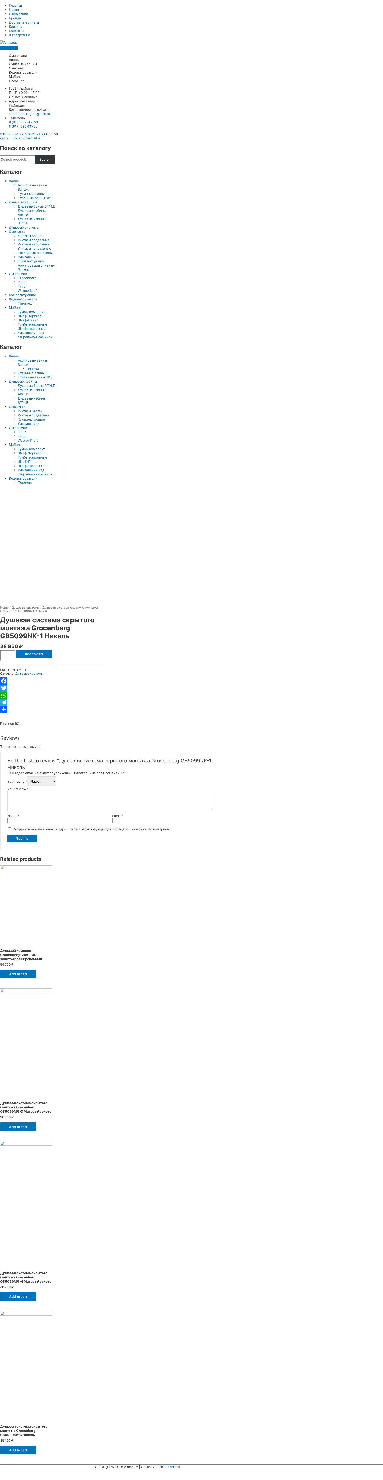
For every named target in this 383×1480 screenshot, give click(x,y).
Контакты (16, 31)
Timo (22, 286)
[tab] (10, 723)
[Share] (27, 1472)
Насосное (17, 81)
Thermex (25, 303)
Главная (15, 5)
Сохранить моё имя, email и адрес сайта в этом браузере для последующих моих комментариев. (91, 829)
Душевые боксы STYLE (36, 206)
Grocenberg (27, 278)
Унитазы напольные (34, 244)
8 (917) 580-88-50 (23, 126)
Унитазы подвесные (34, 240)
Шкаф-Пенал (28, 320)
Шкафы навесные (32, 328)
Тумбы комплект (31, 312)
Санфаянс (17, 68)
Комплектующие (31, 261)
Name (13, 816)
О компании (18, 14)
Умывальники (28, 257)
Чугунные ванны (31, 194)
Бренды (15, 18)
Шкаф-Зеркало (30, 316)
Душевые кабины (23, 64)
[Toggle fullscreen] (46, 1472)
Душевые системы (24, 227)
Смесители (18, 55)
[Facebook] (50, 681)
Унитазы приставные (34, 248)
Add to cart (34, 654)
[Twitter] (50, 688)
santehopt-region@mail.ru (29, 114)
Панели (33, 369)
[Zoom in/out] (65, 1472)
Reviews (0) (10, 724)
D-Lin (22, 282)
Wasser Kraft (28, 291)
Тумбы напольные (32, 324)
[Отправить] (50, 709)
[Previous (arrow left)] (9, 1478)
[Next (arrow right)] (27, 1478)
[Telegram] (50, 702)
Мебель (15, 77)
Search (45, 159)
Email (117, 816)
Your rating (17, 781)
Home (4, 607)
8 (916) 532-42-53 (23, 122)
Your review (18, 789)
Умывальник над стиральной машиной (35, 335)
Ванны (14, 60)
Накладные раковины (35, 253)
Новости (16, 10)
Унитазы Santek (30, 236)
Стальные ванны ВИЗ (35, 198)
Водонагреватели (23, 72)
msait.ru (173, 1467)
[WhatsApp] (50, 695)
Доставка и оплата (24, 22)
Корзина (15, 26)
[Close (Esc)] (9, 1472)
